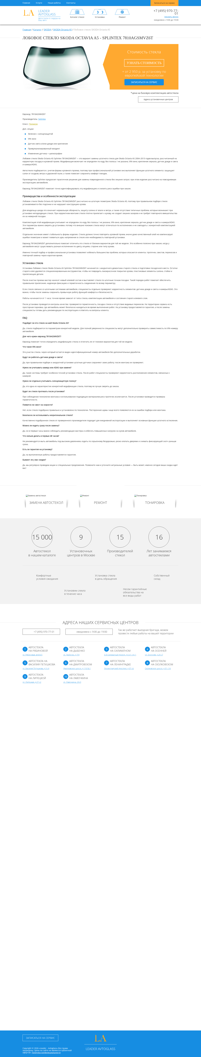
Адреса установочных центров (158, 99)
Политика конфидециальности (46, 1052)
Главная (26, 3)
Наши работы (54, 3)
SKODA (47, 29)
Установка (100, 17)
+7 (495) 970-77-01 (166, 12)
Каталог (37, 29)
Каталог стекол (77, 17)
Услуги (39, 3)
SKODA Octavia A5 (62, 29)
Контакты (70, 3)
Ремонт (122, 17)
